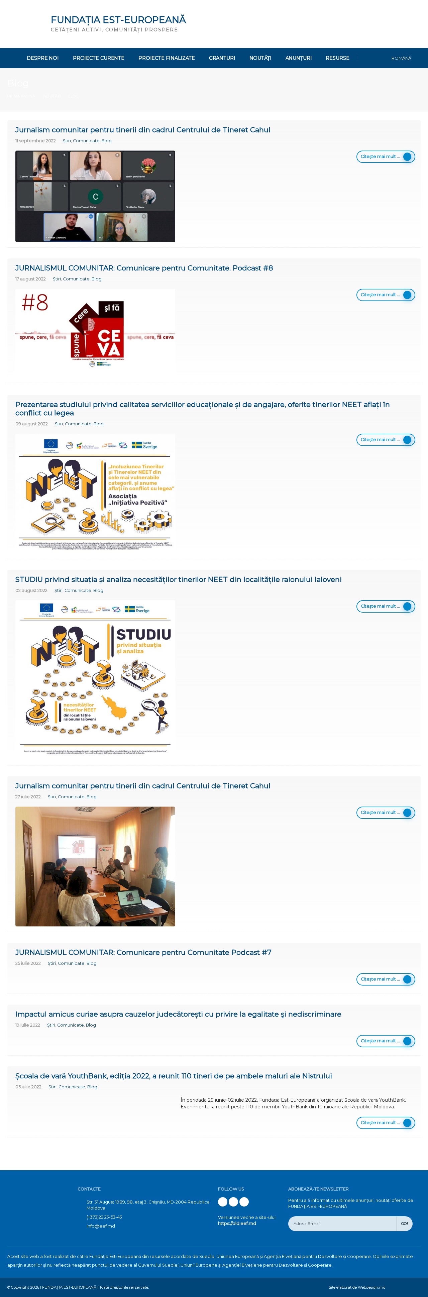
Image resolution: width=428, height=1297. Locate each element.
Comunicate (86, 140)
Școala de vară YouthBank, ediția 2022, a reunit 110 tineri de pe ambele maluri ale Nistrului (173, 1076)
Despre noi (43, 58)
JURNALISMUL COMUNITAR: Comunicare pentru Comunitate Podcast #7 (143, 952)
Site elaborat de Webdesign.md (357, 1287)
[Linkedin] (244, 1202)
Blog (107, 140)
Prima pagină (21, 96)
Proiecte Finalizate (166, 58)
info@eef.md (101, 1226)
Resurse (337, 58)
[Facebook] (222, 1202)
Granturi (222, 58)
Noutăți (260, 58)
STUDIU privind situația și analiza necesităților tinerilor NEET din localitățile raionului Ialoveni (178, 579)
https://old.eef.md (237, 1223)
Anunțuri (299, 58)
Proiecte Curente (98, 58)
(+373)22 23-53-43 (104, 1217)
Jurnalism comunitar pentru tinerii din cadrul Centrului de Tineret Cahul (143, 130)
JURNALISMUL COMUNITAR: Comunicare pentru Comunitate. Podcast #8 (144, 268)
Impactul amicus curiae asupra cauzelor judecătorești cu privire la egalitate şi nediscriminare (178, 1014)
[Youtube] (233, 1202)
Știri (67, 140)
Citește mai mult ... (380, 156)
